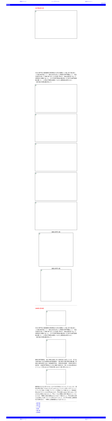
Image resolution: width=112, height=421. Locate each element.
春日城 (38, 403)
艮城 (37, 408)
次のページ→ (89, 1)
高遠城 (38, 412)
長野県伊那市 (103, 3)
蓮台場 (38, 405)
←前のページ (22, 1)
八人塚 (38, 406)
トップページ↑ (55, 1)
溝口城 (38, 410)
